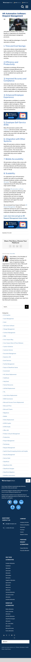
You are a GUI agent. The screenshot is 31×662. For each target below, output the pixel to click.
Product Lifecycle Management (11, 433)
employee (6, 129)
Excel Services (7, 360)
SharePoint (6, 461)
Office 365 (6, 430)
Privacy (17, 647)
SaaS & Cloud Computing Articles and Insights (15, 451)
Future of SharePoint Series (10, 367)
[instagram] (14, 635)
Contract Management (9, 332)
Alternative (12, 592)
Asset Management (8, 318)
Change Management (9, 329)
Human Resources (8, 385)
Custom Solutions (8, 346)
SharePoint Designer (8, 468)
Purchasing (6, 444)
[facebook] (9, 635)
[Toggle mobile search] (22, 6)
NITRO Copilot (7, 423)
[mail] (14, 637)
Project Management (8, 440)
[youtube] (11, 635)
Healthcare (6, 378)
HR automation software (16, 189)
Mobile (5, 416)
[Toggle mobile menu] (27, 6)
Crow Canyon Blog (8, 339)
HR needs (6, 182)
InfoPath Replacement (9, 388)
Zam (8, 592)
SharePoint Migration (9, 472)
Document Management (9, 353)
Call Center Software (8, 325)
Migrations (6, 413)
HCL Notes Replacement (9, 374)
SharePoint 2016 (7, 465)
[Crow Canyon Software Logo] (8, 480)
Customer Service (8, 350)
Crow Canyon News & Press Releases (13, 343)
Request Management (9, 447)
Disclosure (22, 647)
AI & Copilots (6, 315)
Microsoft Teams (7, 409)
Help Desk (6, 381)
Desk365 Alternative (10, 599)
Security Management (9, 454)
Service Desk (6, 458)
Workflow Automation (9, 475)
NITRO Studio (6, 426)
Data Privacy (8, 649)
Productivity (6, 437)
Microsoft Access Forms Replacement (13, 402)
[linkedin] (3, 635)
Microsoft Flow (7, 406)
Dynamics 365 (7, 357)
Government (6, 371)
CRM (4, 336)
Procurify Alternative (24, 550)
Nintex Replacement (8, 420)
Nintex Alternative (10, 609)
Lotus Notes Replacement (10, 395)
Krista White (12, 253)
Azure (4, 322)
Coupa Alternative (24, 548)
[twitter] (6, 635)
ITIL (4, 392)
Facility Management (8, 364)
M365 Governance (8, 399)
